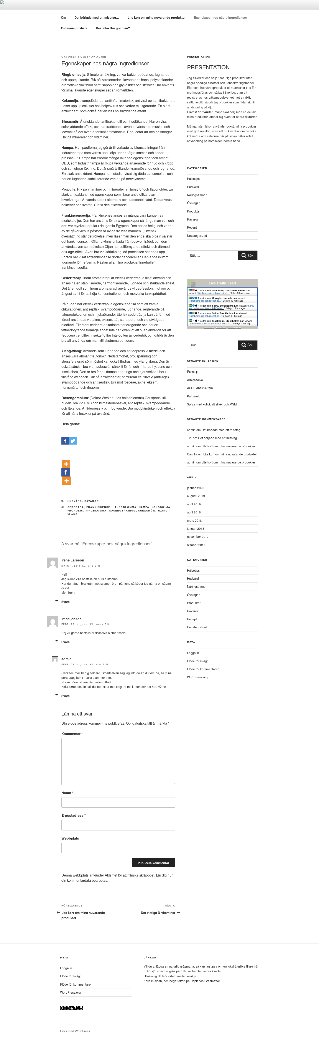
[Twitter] (73, 436)
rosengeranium (122, 510)
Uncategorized (197, 235)
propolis (75, 510)
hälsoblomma (125, 507)
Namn (67, 792)
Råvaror (91, 501)
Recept (192, 227)
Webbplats (70, 838)
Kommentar (72, 733)
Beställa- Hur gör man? (113, 28)
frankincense (98, 507)
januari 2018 (195, 528)
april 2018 (194, 512)
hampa (144, 507)
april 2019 (194, 504)
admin (101, 56)
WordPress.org (197, 677)
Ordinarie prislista (74, 28)
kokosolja (161, 507)
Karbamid (193, 396)
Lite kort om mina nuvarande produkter (157, 17)
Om (63, 17)
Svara (65, 601)
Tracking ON (234, 327)
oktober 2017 (196, 545)
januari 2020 (195, 488)
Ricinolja (193, 371)
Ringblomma (96, 510)
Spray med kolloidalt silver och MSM (212, 404)
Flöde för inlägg (198, 661)
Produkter (194, 211)
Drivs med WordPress (75, 1031)
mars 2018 (194, 520)
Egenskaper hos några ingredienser (220, 17)
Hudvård (74, 501)
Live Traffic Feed (222, 283)
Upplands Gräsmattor (205, 981)
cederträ (75, 507)
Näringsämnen (197, 195)
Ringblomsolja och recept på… (213, 293)
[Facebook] (65, 436)
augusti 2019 (196, 496)
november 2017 (198, 536)
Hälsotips (193, 178)
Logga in (193, 653)
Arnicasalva (195, 380)
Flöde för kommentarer (203, 669)
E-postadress (73, 815)
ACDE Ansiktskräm (200, 388)
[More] (66, 459)
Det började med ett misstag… (96, 17)
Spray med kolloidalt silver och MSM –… (221, 307)
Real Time (221, 327)
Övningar (193, 203)
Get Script (209, 327)
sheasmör (146, 510)
